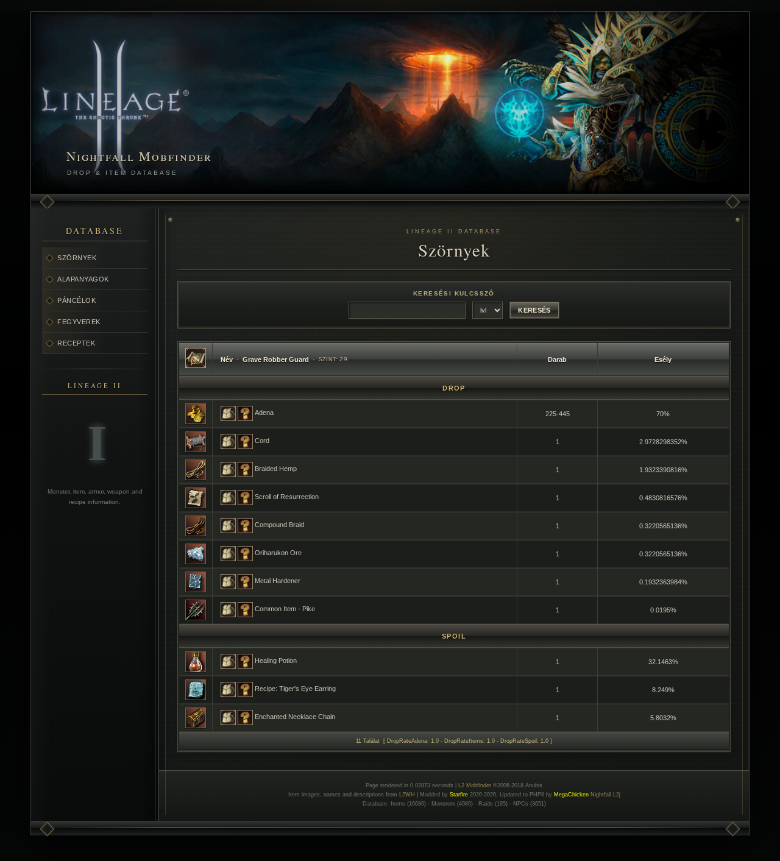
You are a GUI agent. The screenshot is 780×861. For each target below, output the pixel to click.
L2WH (407, 795)
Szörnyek (76, 257)
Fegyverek (79, 321)
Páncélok (76, 300)
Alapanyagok (83, 279)
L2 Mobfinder (474, 785)
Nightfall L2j (605, 795)
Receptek (76, 343)
